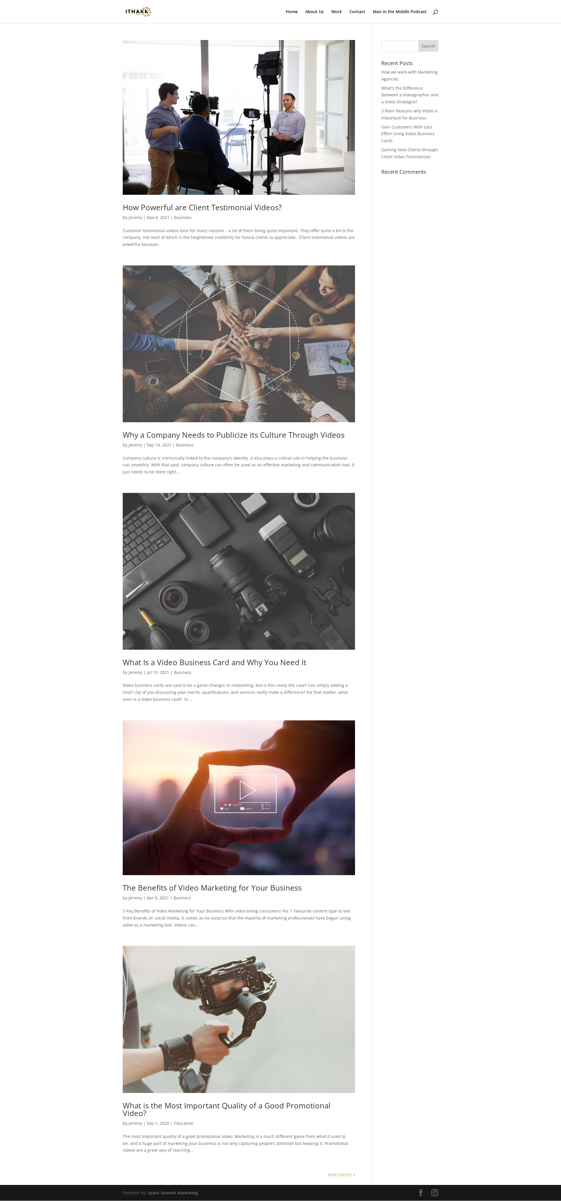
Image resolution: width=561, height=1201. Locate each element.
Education (183, 1123)
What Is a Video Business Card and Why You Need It (214, 662)
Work (336, 12)
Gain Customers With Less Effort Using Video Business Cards (408, 134)
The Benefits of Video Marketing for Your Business (212, 887)
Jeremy (135, 217)
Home (292, 12)
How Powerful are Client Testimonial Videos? (202, 207)
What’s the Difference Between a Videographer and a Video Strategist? (409, 95)
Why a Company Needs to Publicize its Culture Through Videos (233, 435)
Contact (357, 12)
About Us (314, 12)
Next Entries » (341, 1174)
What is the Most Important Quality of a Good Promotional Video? (226, 1109)
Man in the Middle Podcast (400, 12)
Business (183, 217)
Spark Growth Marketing (173, 1192)
